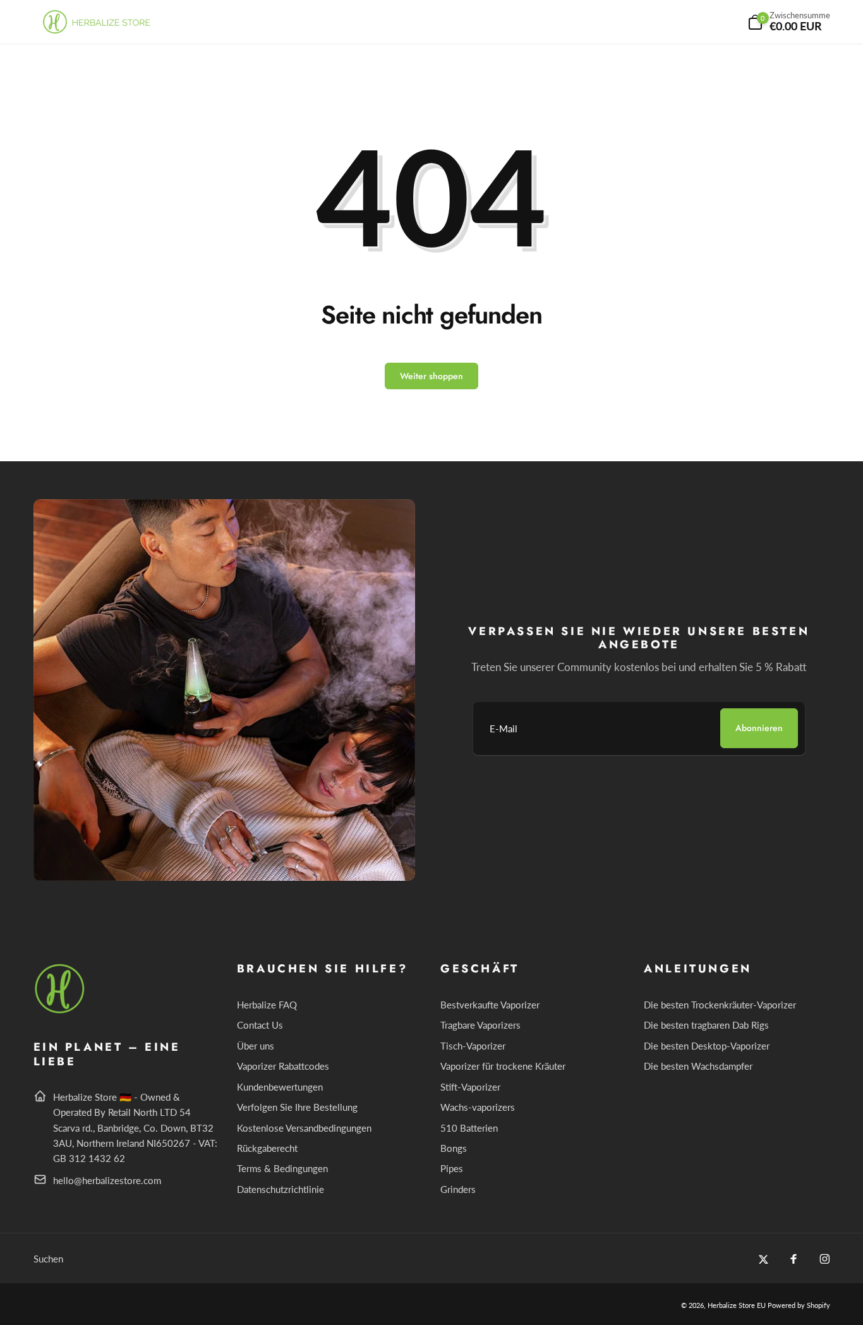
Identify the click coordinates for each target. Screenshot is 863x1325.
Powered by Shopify (799, 1305)
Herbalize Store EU (737, 1305)
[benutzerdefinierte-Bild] (60, 1011)
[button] (788, 21)
